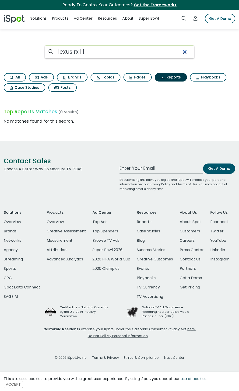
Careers (187, 240)
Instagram (219, 259)
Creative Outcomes (155, 259)
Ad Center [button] (83, 18)
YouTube (218, 240)
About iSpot (190, 221)
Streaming (13, 259)
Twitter (217, 231)
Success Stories (151, 249)
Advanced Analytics (65, 259)
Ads (44, 77)
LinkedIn (217, 249)
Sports (10, 268)
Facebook (219, 221)
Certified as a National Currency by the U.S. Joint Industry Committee (84, 311)
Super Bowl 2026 (107, 249)
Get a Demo (191, 278)
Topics (107, 77)
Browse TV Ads (106, 240)
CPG (8, 278)
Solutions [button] (38, 18)
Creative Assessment (66, 231)
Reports (173, 77)
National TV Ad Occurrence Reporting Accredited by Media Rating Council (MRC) (165, 311)
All (17, 77)
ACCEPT (13, 384)
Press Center (192, 249)
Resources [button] (107, 18)
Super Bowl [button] (149, 18)
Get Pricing (190, 287)
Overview (12, 221)
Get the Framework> (155, 5)
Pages (139, 77)
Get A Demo (220, 18)
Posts (65, 87)
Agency (11, 249)
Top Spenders (105, 231)
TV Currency (148, 287)
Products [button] (60, 18)
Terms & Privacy (105, 357)
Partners (188, 268)
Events (143, 268)
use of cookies (194, 378)
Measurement (60, 240)
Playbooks (210, 77)
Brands (74, 77)
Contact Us (190, 259)
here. (191, 329)
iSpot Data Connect (22, 287)
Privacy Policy (160, 184)
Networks (12, 240)
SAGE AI (11, 296)
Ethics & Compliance (141, 357)
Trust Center (173, 357)
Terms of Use (187, 184)
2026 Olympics (106, 268)
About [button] (128, 18)
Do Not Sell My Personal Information (118, 336)
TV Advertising (150, 296)
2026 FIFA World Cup (111, 259)
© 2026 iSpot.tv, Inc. (71, 357)
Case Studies (26, 87)
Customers (190, 231)
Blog (141, 240)
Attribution (57, 249)
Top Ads (99, 221)
